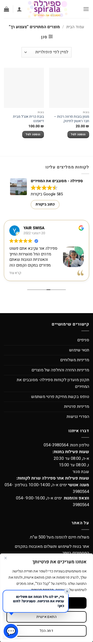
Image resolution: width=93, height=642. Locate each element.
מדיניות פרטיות (76, 406)
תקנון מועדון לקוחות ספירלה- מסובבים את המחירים (53, 383)
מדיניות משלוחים (74, 360)
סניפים (83, 340)
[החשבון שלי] (19, 9)
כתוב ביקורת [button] (45, 204)
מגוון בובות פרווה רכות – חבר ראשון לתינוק (71, 119)
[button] (86, 9)
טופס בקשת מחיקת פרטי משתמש (60, 397)
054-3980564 (56, 445)
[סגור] (5, 558)
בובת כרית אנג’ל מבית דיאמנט (28, 119)
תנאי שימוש (79, 350)
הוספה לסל (78, 134)
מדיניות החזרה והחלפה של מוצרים (60, 370)
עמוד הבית (75, 27)
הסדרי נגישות (78, 417)
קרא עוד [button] (15, 273)
